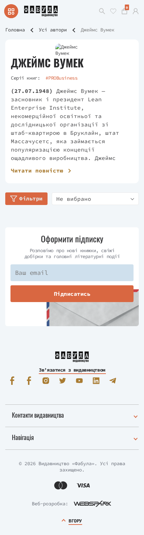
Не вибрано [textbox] (73, 198)
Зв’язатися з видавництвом (72, 370)
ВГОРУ (75, 521)
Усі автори (53, 30)
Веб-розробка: (50, 503)
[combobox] (95, 198)
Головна (15, 30)
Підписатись (72, 293)
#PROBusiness (61, 78)
